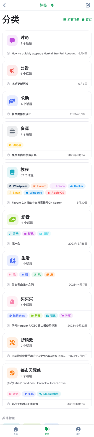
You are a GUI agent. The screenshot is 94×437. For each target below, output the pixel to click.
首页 (89, 19)
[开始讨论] (88, 5)
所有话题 (73, 19)
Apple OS (58, 192)
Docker (78, 186)
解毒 (37, 315)
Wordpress (20, 186)
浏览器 (17, 145)
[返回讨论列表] (4, 5)
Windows (36, 192)
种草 (68, 315)
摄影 (46, 233)
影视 (31, 233)
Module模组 (51, 394)
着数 (53, 315)
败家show (19, 315)
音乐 (15, 233)
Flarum (41, 186)
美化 (31, 394)
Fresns (60, 186)
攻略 (15, 394)
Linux (16, 192)
